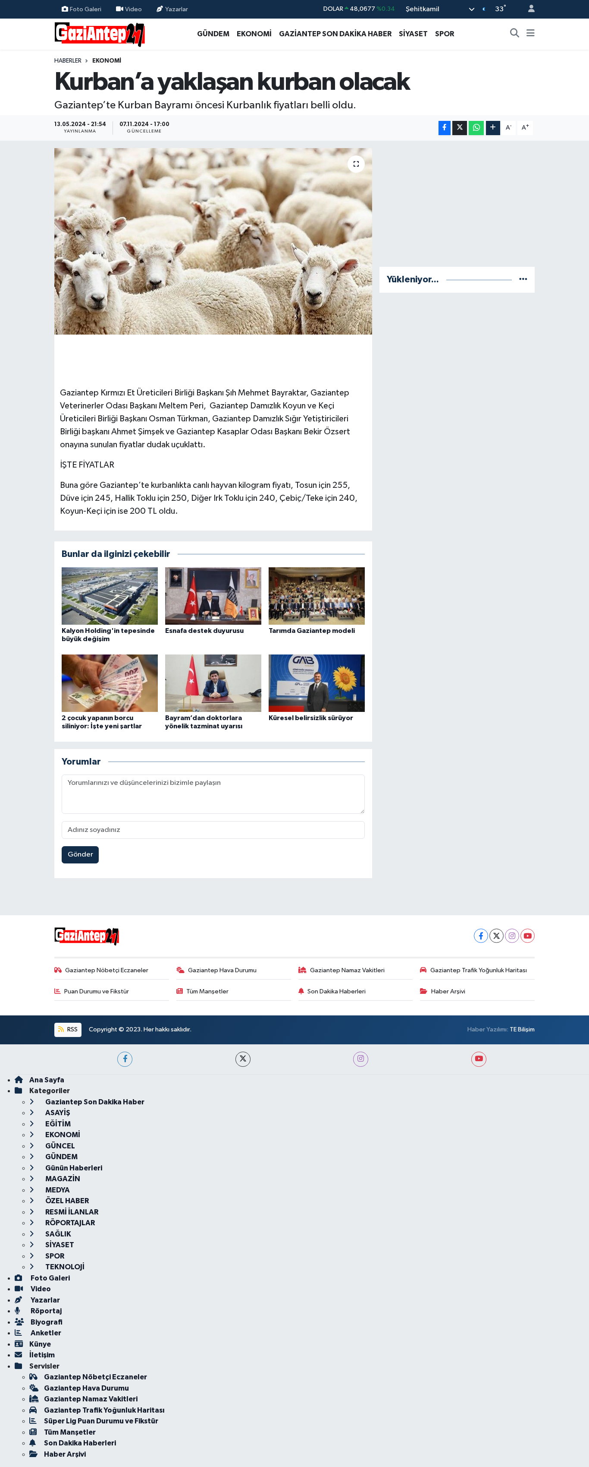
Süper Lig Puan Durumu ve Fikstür (101, 1421)
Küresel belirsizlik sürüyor (311, 718)
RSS (72, 1029)
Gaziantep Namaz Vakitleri (347, 970)
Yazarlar (176, 9)
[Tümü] (523, 279)
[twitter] (243, 1059)
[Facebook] (481, 936)
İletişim (42, 1355)
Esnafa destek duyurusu (204, 630)
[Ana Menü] (530, 34)
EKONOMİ (254, 34)
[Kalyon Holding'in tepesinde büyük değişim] (110, 596)
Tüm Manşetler (207, 991)
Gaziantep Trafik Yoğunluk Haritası (478, 970)
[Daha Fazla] (493, 128)
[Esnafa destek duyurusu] (213, 596)
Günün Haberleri (73, 1168)
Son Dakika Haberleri (336, 991)
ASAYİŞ (57, 1112)
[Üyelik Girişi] (528, 9)
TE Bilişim (522, 1029)
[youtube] (478, 1059)
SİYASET (413, 34)
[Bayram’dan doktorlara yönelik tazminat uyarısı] (213, 682)
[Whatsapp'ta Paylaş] (476, 128)
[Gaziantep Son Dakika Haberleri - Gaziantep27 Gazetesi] (99, 33)
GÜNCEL (59, 1146)
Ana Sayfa (46, 1080)
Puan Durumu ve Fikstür (96, 991)
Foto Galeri (85, 9)
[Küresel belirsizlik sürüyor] (317, 682)
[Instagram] (512, 936)
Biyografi (46, 1322)
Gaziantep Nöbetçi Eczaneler (106, 970)
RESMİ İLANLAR (71, 1212)
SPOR (444, 34)
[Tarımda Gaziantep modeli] (317, 596)
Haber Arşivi (448, 991)
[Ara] (515, 34)
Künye (40, 1344)
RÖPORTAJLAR (69, 1223)
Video (133, 9)
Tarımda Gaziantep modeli (312, 630)
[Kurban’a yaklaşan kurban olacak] (213, 241)
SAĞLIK (57, 1234)
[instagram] (360, 1059)
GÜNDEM (213, 34)
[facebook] (124, 1059)
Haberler (67, 61)
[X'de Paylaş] (459, 128)
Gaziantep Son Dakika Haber (94, 1102)
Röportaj (45, 1311)
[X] (496, 936)
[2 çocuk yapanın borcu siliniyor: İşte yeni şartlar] (110, 682)
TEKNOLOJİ (64, 1267)
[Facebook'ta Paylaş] (445, 128)
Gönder (80, 854)
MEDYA (57, 1190)
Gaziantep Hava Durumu (222, 970)
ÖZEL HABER (66, 1201)
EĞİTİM (57, 1124)
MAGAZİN (62, 1178)
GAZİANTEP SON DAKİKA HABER (335, 34)
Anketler (45, 1333)
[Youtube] (527, 936)
